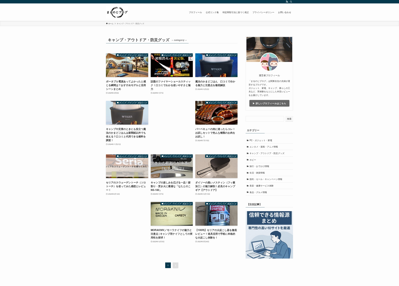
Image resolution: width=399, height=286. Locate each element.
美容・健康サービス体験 (262, 185)
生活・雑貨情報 (257, 172)
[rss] (287, 1)
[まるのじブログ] (117, 12)
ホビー (253, 159)
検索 (289, 118)
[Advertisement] (172, 124)
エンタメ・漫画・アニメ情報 (264, 146)
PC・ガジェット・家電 (261, 140)
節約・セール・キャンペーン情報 (266, 179)
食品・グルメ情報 (258, 192)
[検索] (291, 1)
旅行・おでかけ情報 (259, 166)
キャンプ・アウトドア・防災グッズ (267, 153)
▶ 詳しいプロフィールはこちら (269, 103)
